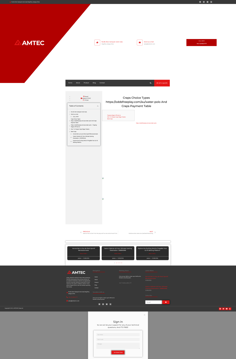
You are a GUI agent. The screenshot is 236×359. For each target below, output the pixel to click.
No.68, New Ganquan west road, (79, 112)
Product (86, 83)
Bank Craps (73, 131)
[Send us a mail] (140, 42)
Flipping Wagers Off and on (114, 115)
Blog (94, 83)
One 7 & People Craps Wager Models (80, 129)
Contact (102, 83)
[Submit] (166, 302)
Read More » (83, 253)
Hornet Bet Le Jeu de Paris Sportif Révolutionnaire (85, 134)
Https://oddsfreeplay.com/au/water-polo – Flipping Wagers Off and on (84, 126)
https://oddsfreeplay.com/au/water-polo (146, 123)
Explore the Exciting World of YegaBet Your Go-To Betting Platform (85, 141)
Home (70, 83)
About (78, 83)
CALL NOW (202, 41)
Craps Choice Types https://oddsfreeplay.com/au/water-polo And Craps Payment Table (84, 120)
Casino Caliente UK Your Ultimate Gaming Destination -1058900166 (83, 137)
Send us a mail (149, 42)
